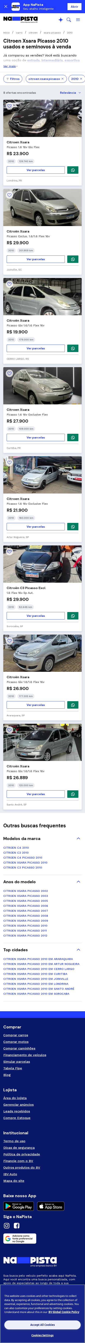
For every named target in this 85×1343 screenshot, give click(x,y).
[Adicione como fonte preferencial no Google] (42, 1238)
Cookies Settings (42, 1335)
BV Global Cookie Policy (63, 1312)
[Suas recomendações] (60, 20)
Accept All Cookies (42, 1325)
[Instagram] (6, 1226)
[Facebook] (16, 1226)
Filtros (15, 79)
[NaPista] (20, 20)
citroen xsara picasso (44, 79)
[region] (42, 1313)
